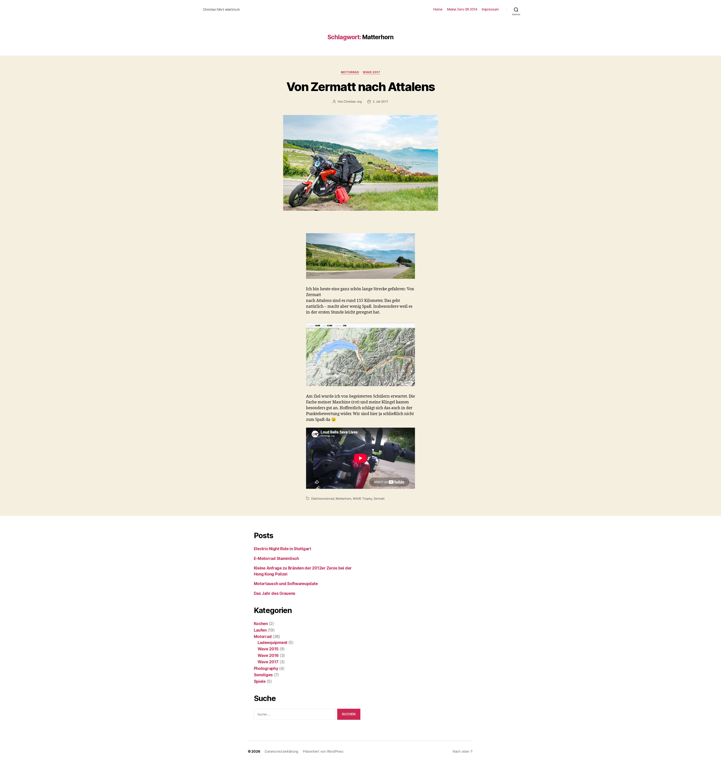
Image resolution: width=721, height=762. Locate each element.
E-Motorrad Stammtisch (276, 558)
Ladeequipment (272, 642)
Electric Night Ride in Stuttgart (282, 548)
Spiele (260, 681)
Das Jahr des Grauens (275, 593)
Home (437, 9)
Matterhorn (343, 498)
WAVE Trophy (362, 498)
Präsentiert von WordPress (323, 751)
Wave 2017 (371, 72)
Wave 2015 (268, 649)
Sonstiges (263, 674)
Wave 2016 (268, 655)
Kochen (261, 623)
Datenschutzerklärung (281, 751)
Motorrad (350, 72)
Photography (266, 668)
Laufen (260, 630)
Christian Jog (353, 101)
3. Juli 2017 (380, 101)
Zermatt (379, 498)
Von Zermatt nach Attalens (360, 86)
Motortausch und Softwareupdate (286, 583)
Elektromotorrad (322, 498)
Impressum (490, 9)
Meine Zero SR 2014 (462, 9)
